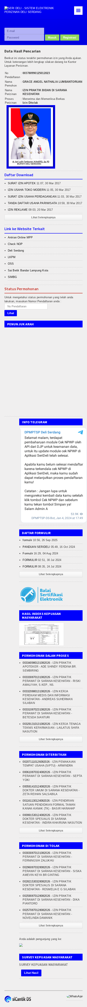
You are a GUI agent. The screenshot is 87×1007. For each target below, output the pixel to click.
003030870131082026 (36, 853)
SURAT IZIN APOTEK (22, 183)
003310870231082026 (36, 709)
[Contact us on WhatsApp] (74, 996)
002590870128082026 (36, 895)
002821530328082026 (36, 881)
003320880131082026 (36, 691)
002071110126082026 (36, 761)
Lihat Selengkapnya (43, 217)
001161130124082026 (36, 800)
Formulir (28, 553)
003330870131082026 (36, 677)
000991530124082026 (36, 815)
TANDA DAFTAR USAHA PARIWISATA (32, 203)
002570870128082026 (36, 910)
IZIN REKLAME (18, 209)
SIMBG (12, 277)
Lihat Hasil (31, 972)
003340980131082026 (36, 662)
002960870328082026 (36, 867)
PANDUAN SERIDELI (36, 546)
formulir (27, 540)
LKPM (12, 257)
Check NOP (15, 244)
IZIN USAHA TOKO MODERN (27, 189)
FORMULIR (30, 560)
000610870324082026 (36, 772)
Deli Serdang (16, 250)
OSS (11, 263)
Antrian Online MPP (20, 237)
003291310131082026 (36, 723)
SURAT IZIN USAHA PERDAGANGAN (32, 196)
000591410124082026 (36, 786)
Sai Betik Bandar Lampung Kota (28, 270)
